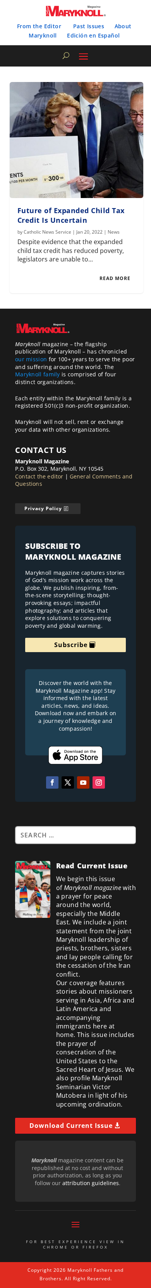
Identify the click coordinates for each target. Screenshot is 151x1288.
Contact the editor (39, 476)
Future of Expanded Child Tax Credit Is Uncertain (71, 215)
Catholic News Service (47, 232)
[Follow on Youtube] (83, 782)
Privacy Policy (43, 508)
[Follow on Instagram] (99, 782)
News (114, 232)
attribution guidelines (90, 1183)
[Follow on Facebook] (52, 782)
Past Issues (88, 26)
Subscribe (71, 645)
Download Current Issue (71, 1125)
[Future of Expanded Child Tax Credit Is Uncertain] (76, 140)
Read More (115, 278)
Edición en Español (93, 35)
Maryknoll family (37, 374)
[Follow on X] (68, 782)
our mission (31, 359)
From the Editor (39, 26)
